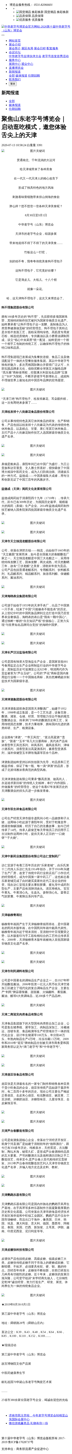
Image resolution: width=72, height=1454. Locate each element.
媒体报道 (21, 75)
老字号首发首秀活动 (55, 56)
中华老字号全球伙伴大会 (25, 56)
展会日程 (40, 48)
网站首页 (15, 40)
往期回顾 (34, 75)
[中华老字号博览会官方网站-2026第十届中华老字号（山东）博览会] (36, 29)
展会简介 (15, 48)
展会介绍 (15, 44)
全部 (12, 75)
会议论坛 (15, 52)
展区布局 (27, 48)
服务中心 (15, 60)
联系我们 (15, 79)
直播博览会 (16, 67)
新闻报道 (15, 71)
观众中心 (27, 63)
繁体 (12, 83)
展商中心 (15, 63)
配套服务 (52, 48)
